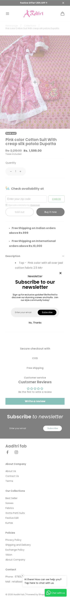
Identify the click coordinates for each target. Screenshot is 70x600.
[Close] (60, 273)
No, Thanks (35, 322)
